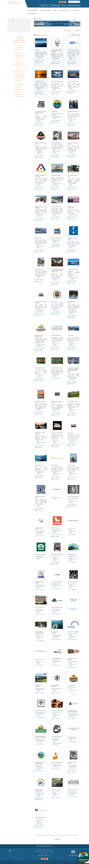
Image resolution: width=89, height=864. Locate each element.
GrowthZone (55, 862)
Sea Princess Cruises (73, 789)
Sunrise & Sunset (19, 71)
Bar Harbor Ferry (39, 465)
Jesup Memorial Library (73, 631)
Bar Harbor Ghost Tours (73, 111)
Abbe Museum (54, 465)
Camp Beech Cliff (72, 554)
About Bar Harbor (63, 10)
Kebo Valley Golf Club (73, 401)
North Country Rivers (56, 238)
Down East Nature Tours (73, 496)
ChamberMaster (67, 862)
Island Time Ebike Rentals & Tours (39, 336)
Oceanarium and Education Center (39, 763)
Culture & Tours (19, 53)
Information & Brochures (73, 835)
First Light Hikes (71, 685)
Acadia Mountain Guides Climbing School (41, 112)
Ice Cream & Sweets (19, 66)
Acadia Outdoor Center (56, 658)
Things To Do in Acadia (56, 607)
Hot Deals (54, 835)
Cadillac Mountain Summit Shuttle (39, 790)
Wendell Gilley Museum (56, 762)
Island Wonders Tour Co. (57, 368)
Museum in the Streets (19, 94)
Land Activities (19, 47)
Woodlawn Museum (56, 335)
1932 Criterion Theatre (40, 710)
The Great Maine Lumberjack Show (39, 632)
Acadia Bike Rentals (56, 206)
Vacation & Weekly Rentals (19, 42)
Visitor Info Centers (19, 78)
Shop (19, 51)
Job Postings (59, 835)
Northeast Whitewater (56, 142)
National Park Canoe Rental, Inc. (40, 433)
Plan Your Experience (32, 10)
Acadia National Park (45, 10)
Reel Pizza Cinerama (73, 581)
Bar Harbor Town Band (40, 554)
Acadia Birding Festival (56, 736)
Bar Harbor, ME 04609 (45, 851)
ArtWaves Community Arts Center (40, 176)
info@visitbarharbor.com (45, 855)
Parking (19, 69)
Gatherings (19, 83)
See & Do (19, 45)
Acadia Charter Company (54, 632)
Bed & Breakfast (19, 38)
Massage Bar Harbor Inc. (57, 710)
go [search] (78, 30)
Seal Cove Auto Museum (57, 432)
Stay (19, 34)
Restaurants (19, 62)
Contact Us (65, 835)
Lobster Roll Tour (19, 96)
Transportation (19, 76)
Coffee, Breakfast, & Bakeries (19, 64)
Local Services (74, 10)
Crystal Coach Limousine (38, 686)
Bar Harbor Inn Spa (39, 269)
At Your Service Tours (73, 81)
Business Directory (32, 13)
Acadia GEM (54, 111)
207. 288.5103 (45, 853)
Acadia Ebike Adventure (40, 817)
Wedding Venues (19, 89)
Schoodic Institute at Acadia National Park (73, 711)
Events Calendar (48, 835)
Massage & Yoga (19, 57)
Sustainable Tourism (19, 73)
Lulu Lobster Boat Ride (56, 581)
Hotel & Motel (19, 36)
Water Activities (19, 49)
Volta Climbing (54, 527)
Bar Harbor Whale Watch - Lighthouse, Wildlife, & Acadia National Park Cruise (73, 369)
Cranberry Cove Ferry (73, 269)
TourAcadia (70, 335)
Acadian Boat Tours (39, 81)
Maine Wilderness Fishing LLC (55, 686)
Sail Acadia (70, 432)
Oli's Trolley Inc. (55, 301)
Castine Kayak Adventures (71, 207)
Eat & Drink (19, 60)
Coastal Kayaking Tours (40, 401)
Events (55, 10)
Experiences (19, 92)
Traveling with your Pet (19, 74)
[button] (34, 35)
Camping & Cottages (19, 40)
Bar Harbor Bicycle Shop (57, 554)
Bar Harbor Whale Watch (57, 81)
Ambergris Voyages (55, 175)
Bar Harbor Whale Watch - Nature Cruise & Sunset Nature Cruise (57, 270)
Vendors (19, 87)
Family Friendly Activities (19, 55)
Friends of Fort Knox (56, 789)
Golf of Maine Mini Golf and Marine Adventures (40, 737)
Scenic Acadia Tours (40, 607)
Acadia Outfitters (71, 465)
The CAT (37, 50)
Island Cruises (38, 238)
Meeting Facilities (19, 85)
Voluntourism (19, 80)
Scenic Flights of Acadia (73, 50)
